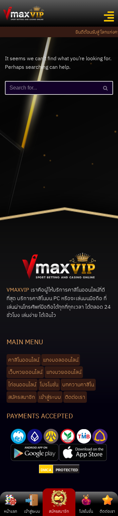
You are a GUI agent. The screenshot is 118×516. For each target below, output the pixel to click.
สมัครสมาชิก (59, 511)
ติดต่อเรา (107, 511)
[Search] (105, 88)
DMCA (46, 470)
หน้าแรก (10, 511)
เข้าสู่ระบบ (32, 511)
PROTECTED (67, 470)
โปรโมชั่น (86, 511)
